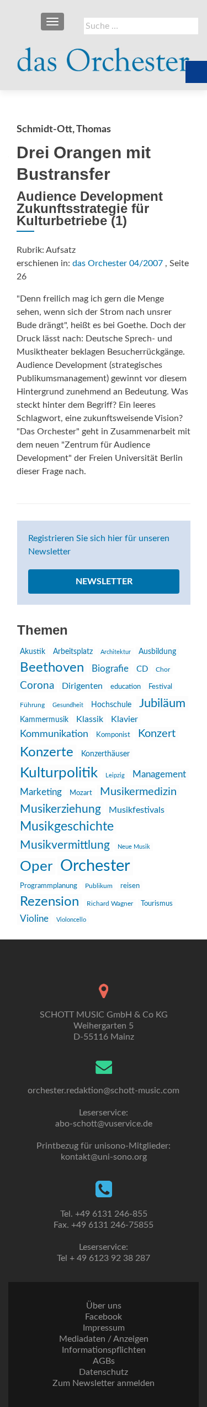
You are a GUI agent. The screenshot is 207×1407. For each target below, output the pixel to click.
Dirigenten (82, 686)
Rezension (49, 901)
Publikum (99, 885)
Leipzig (115, 775)
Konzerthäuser (105, 754)
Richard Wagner (110, 903)
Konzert (157, 733)
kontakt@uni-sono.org (104, 1156)
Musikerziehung (60, 809)
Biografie (110, 668)
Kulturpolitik (59, 773)
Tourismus (157, 903)
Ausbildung (157, 652)
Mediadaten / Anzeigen (103, 1339)
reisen (130, 886)
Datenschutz (103, 1372)
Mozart (81, 793)
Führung (32, 705)
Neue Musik (134, 847)
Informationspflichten (104, 1350)
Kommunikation (54, 734)
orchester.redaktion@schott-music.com (103, 1090)
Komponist (113, 735)
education (125, 686)
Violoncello (71, 920)
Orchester (95, 866)
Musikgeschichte (67, 827)
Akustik (32, 652)
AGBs (104, 1361)
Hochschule (111, 705)
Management (159, 774)
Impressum (104, 1327)
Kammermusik (44, 720)
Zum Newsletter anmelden (103, 1383)
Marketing (41, 792)
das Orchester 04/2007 (117, 263)
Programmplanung (48, 886)
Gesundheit (67, 705)
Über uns (103, 1305)
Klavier (124, 719)
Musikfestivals (136, 810)
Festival (160, 686)
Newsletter (104, 581)
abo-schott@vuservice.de (103, 1123)
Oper (36, 866)
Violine (34, 918)
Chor (163, 670)
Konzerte (46, 752)
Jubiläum (162, 703)
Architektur (115, 652)
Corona (37, 685)
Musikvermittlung (65, 845)
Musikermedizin (138, 791)
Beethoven (52, 667)
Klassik (89, 719)
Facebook (103, 1316)
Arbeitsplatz (73, 652)
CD (142, 669)
